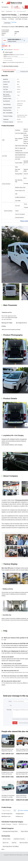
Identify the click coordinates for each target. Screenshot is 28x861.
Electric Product (6, 839)
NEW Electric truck (6, 816)
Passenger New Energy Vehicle (10, 831)
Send (15, 722)
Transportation (9, 11)
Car (14, 11)
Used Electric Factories (19, 839)
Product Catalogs (23, 810)
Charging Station (20, 813)
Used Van (14, 842)
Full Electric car (19, 816)
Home (3, 11)
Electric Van (5, 842)
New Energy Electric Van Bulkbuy (11, 846)
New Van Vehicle (24, 842)
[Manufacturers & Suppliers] (14, 2)
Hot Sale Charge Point (7, 813)
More (3, 849)
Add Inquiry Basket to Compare (10, 66)
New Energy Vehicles (21, 11)
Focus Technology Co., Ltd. (19, 854)
